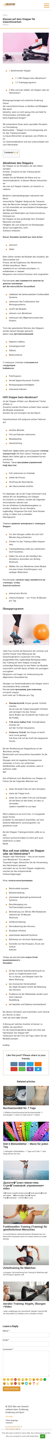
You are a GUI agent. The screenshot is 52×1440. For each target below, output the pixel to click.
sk (14, 1426)
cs (9, 1429)
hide (16, 152)
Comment (8, 1349)
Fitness (6, 25)
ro (15, 1429)
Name (6, 1331)
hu (20, 1426)
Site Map (9, 1416)
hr (6, 1429)
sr (18, 1429)
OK (42, 1436)
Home (5, 15)
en (7, 1426)
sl (17, 1426)
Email (6, 1340)
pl (12, 1429)
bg (11, 1426)
